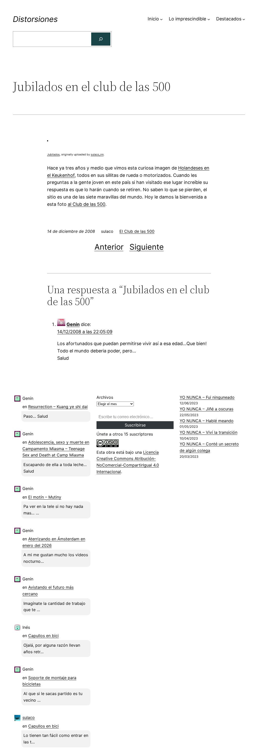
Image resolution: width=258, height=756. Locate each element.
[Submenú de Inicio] (161, 19)
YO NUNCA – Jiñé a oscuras (206, 408)
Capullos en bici (43, 635)
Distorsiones (35, 19)
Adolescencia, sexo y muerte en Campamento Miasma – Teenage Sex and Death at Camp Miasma (55, 448)
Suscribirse (135, 425)
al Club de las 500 (86, 204)
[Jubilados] (47, 139)
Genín (73, 324)
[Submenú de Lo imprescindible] (208, 19)
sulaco (28, 717)
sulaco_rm (97, 154)
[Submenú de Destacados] (243, 19)
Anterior (108, 246)
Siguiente (147, 246)
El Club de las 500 (136, 231)
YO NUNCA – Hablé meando (207, 420)
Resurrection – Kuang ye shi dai (58, 406)
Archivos (104, 397)
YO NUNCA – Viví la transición (208, 432)
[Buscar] (100, 39)
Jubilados (53, 154)
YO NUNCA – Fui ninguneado (207, 397)
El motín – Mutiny (44, 497)
